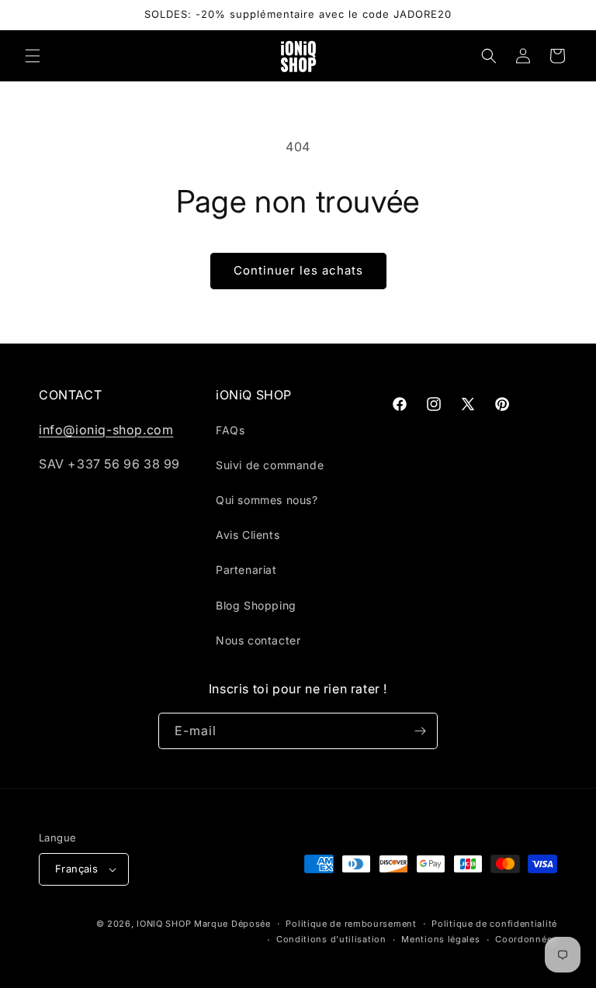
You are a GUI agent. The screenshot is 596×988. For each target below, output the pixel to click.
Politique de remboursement (351, 923)
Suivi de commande (270, 465)
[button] (33, 56)
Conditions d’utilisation (331, 939)
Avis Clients (247, 534)
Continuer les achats (298, 270)
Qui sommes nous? (267, 499)
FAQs (230, 430)
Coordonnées (526, 939)
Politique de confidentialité (494, 923)
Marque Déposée (232, 923)
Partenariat (246, 569)
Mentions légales (440, 939)
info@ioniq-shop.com (106, 429)
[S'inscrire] (420, 731)
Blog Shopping (256, 605)
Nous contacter (258, 640)
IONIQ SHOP (164, 923)
